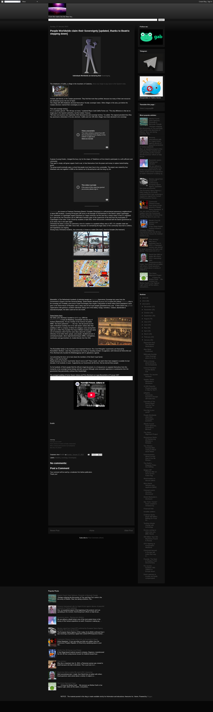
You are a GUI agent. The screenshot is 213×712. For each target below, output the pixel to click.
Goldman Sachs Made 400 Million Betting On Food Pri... (150, 517)
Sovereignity (72, 458)
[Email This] (93, 455)
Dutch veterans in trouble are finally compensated (150, 576)
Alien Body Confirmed (148, 350)
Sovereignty (106, 76)
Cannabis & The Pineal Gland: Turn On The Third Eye (149, 404)
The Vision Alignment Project (155, 274)
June (146, 325)
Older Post (128, 531)
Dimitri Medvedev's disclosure (150, 498)
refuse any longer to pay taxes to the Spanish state (109, 84)
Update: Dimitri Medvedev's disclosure (149, 381)
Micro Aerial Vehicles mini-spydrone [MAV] (150, 485)
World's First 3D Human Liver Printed (154, 222)
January (147, 340)
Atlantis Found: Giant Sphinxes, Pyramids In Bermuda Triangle (155, 121)
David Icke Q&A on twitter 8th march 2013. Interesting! (155, 256)
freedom (57, 458)
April (146, 331)
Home (92, 531)
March (146, 334)
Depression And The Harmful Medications (149, 344)
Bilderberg (124, 301)
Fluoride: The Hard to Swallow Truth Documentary (150, 561)
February (147, 337)
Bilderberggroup (55, 320)
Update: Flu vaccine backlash (151, 375)
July (145, 322)
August (146, 319)
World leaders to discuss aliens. (150, 479)
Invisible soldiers (149, 512)
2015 (144, 298)
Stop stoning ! (154, 239)
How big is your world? (149, 411)
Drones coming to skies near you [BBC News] (150, 532)
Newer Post (54, 531)
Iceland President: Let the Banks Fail (150, 369)
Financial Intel (148, 509)
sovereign (64, 458)
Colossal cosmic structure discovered (149, 492)
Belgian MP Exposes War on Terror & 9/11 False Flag (150, 472)
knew (70, 324)
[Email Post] (88, 454)
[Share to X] (97, 455)
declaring (95, 299)
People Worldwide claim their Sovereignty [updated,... (150, 418)
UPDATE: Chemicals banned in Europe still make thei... (151, 395)
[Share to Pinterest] (101, 455)
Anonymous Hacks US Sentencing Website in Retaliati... (150, 440)
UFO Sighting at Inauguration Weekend (149, 545)
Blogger (149, 696)
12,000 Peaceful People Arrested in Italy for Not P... (151, 388)
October (147, 313)
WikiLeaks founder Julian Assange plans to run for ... (151, 356)
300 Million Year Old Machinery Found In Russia (151, 538)
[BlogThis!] (95, 455)
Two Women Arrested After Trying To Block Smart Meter (150, 448)
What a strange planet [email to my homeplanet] (150, 363)
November (148, 309)
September (148, 316)
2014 (144, 301)
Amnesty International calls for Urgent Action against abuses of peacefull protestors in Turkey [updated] (151, 142)
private (130, 305)
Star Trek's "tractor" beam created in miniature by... (150, 504)
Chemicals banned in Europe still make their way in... (150, 553)
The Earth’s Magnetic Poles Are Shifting (150, 465)
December (148, 306)
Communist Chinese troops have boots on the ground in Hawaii (155, 204)
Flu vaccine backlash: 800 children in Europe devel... (150, 568)
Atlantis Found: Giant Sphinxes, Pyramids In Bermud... (150, 426)
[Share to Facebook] (99, 455)
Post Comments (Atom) (96, 538)
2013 (144, 304)
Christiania (53, 211)
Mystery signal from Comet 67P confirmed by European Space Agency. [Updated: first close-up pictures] (151, 183)
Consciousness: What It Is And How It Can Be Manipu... (149, 457)
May (146, 328)
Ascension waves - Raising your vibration (155, 162)
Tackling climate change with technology (149, 525)
